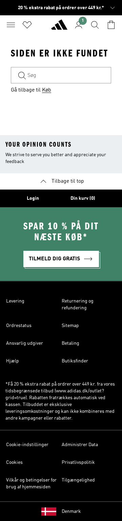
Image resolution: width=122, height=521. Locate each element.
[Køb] (59, 27)
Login (33, 198)
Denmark (71, 511)
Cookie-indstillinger (27, 444)
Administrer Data (80, 444)
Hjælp (12, 361)
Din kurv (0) (82, 198)
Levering (15, 301)
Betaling (70, 343)
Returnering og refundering (78, 304)
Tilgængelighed (78, 480)
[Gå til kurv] (111, 25)
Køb (46, 90)
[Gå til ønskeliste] (27, 25)
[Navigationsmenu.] (11, 25)
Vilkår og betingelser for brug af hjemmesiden (31, 483)
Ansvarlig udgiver (24, 343)
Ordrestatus (19, 325)
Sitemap (70, 325)
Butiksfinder (75, 361)
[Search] (95, 25)
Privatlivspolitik (78, 462)
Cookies (14, 462)
